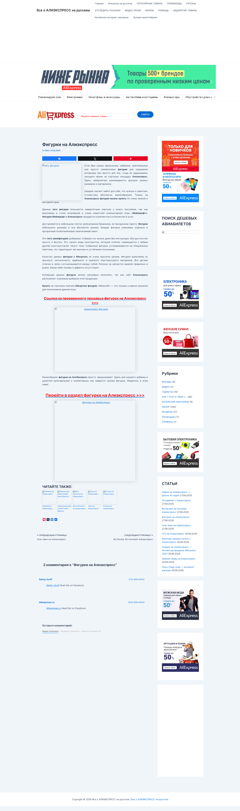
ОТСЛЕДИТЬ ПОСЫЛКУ (108, 10)
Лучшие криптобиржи (145, 17)
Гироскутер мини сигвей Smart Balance (64, 508)
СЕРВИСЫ (167, 421)
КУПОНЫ (191, 3)
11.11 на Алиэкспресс (173, 533)
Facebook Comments (69, 631)
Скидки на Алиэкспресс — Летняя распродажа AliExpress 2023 (179, 550)
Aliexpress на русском (120, 3)
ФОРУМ (149, 10)
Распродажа (169, 416)
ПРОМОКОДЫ (174, 3)
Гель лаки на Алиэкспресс (176, 525)
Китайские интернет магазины (112, 17)
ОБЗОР (166, 406)
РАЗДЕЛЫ (167, 411)
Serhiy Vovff (45, 579)
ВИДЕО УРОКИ (133, 10)
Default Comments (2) (91, 631)
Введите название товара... (94, 116)
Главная (99, 3)
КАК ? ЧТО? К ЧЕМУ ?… (174, 396)
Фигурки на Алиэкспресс (176, 517)
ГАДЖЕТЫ (167, 391)
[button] (127, 82)
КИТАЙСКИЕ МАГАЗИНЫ (175, 401)
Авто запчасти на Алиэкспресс (79, 507)
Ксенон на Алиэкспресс (108, 507)
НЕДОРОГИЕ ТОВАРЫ (185, 10)
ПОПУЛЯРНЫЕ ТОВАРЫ (149, 3)
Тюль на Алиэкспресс (93, 507)
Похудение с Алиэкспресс (176, 500)
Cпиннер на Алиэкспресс (47, 507)
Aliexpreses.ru (46, 602)
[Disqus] (95, 671)
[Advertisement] (120, 41)
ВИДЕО (166, 386)
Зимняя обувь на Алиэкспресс (178, 558)
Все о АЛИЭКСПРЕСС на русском (63, 10)
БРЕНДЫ (167, 381)
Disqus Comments (50, 631)
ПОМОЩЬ (163, 10)
